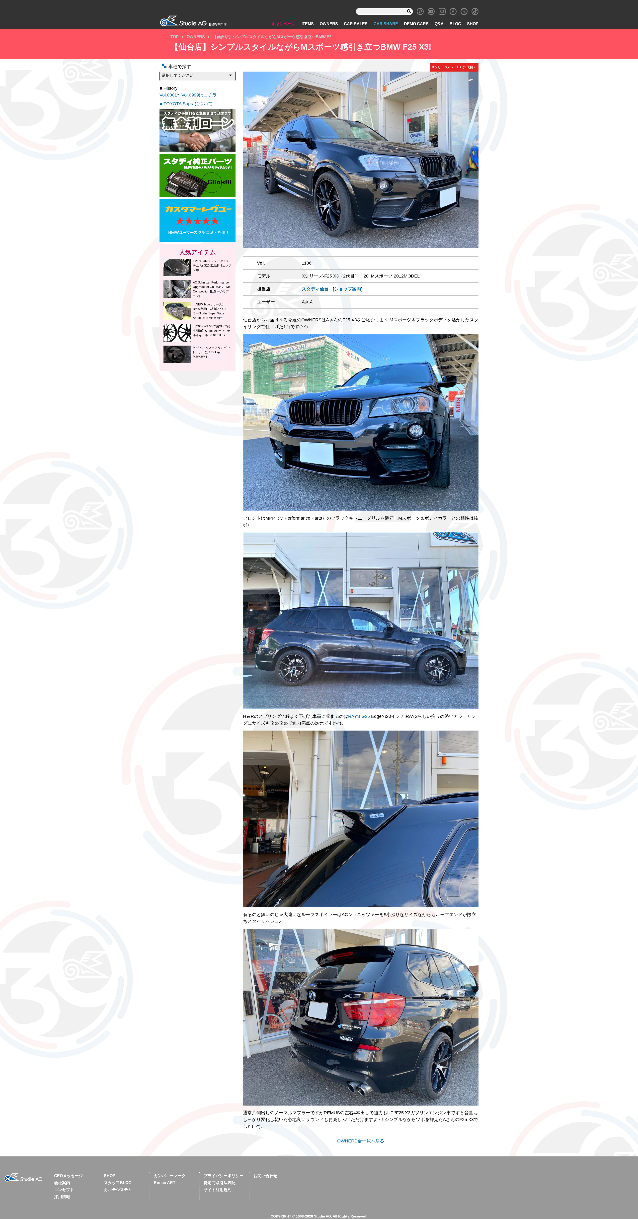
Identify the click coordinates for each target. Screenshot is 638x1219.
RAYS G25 (359, 716)
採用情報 (62, 1197)
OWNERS (329, 24)
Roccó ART (164, 1183)
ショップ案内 (347, 288)
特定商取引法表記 (220, 1183)
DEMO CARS (416, 24)
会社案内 (62, 1183)
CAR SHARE (386, 24)
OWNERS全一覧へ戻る (360, 1140)
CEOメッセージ (68, 1176)
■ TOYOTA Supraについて (186, 103)
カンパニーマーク (170, 1176)
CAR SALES (356, 24)
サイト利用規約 (218, 1190)
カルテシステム (118, 1190)
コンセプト (64, 1190)
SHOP (472, 24)
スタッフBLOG (117, 1183)
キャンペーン (284, 24)
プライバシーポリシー (223, 1176)
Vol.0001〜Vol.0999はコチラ (188, 95)
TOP (174, 37)
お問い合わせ (265, 1176)
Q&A (439, 24)
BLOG (455, 24)
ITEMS (308, 24)
